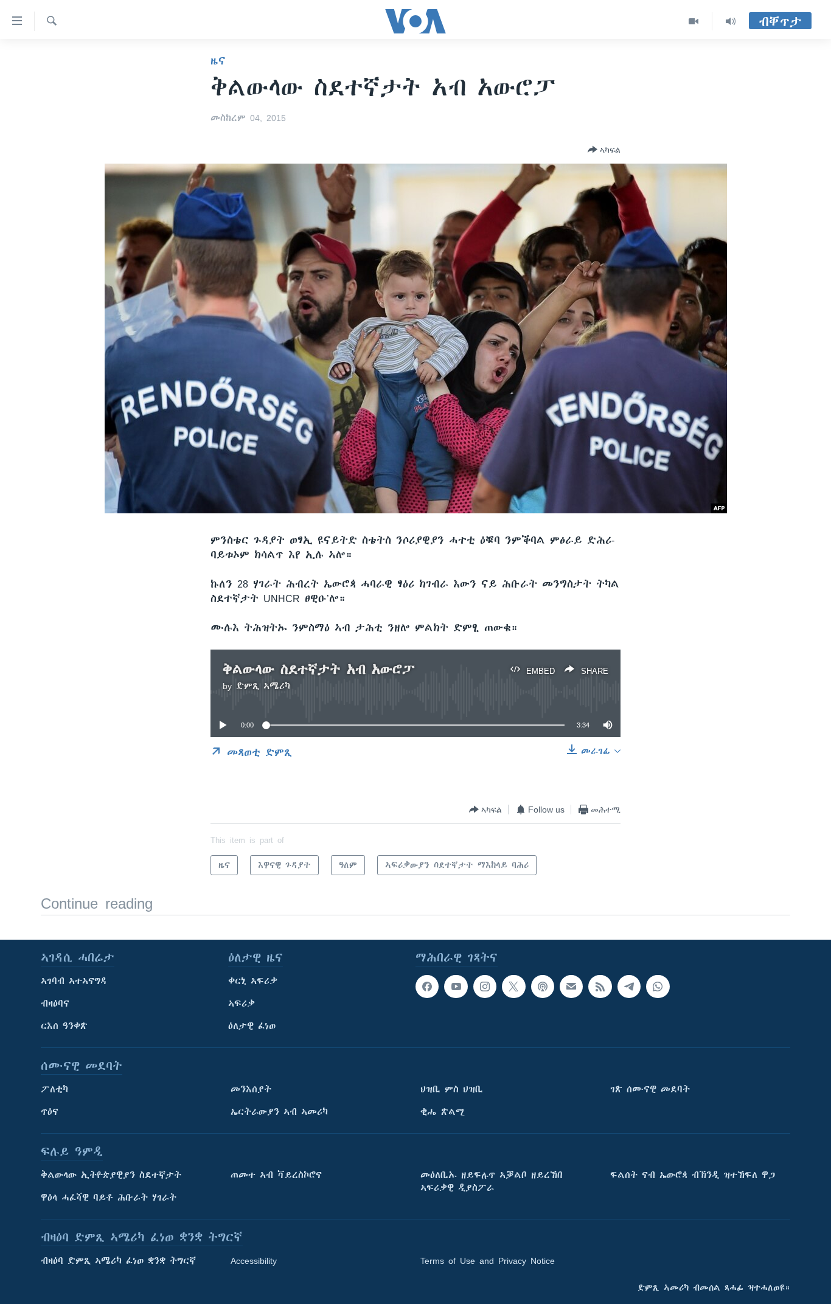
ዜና (218, 61)
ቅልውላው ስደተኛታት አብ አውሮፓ (319, 669)
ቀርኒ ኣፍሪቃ (252, 981)
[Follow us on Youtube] (455, 986)
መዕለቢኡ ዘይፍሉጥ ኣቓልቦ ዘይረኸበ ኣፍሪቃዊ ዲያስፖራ (491, 1181)
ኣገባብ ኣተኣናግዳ (74, 981)
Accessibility (254, 1260)
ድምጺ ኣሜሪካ (263, 686)
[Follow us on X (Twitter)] (513, 986)
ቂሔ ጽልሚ (442, 1111)
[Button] (604, 149)
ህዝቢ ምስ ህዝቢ (451, 1089)
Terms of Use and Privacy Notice (487, 1260)
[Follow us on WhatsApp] (657, 986)
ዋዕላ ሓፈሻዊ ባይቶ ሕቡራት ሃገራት (108, 1197)
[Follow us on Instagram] (484, 986)
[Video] (693, 21)
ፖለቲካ (54, 1089)
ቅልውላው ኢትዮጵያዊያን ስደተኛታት (111, 1175)
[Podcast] (542, 986)
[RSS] (599, 986)
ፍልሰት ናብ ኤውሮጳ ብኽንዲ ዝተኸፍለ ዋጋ (692, 1175)
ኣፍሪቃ (241, 1003)
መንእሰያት (251, 1089)
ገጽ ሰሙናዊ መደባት (650, 1089)
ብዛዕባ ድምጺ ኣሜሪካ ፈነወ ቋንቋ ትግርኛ (118, 1260)
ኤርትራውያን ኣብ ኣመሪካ (279, 1111)
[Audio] (730, 21)
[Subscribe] (571, 986)
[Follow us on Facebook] (427, 986)
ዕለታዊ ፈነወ (252, 1026)
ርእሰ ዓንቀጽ (64, 1026)
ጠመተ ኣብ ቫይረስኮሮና (276, 1175)
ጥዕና (49, 1111)
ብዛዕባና (55, 1003)
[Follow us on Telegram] (629, 986)
